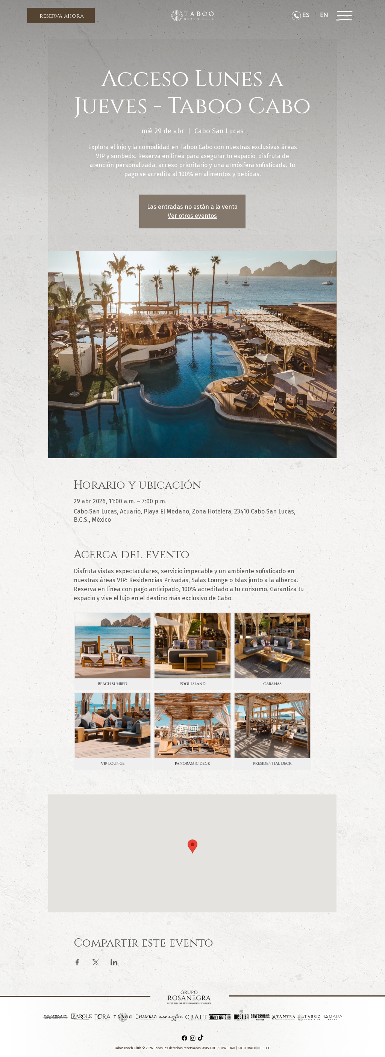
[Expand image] (113, 651)
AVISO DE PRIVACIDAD (219, 1048)
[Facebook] (184, 1038)
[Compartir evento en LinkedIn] (114, 962)
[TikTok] (200, 1038)
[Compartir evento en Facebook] (77, 962)
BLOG (266, 1048)
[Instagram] (192, 1038)
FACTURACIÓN (249, 1048)
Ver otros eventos (192, 215)
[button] (61, 15)
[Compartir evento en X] (95, 962)
